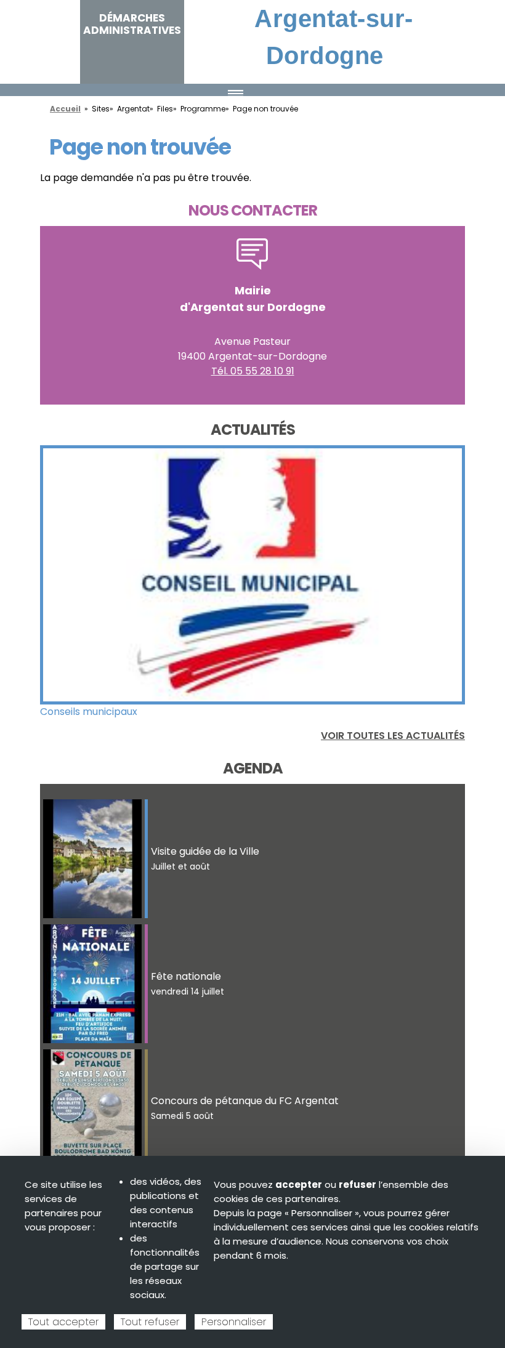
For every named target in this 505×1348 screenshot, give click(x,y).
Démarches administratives (132, 24)
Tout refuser (150, 1322)
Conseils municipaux (88, 711)
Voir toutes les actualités (393, 735)
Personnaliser (233, 1322)
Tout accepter (63, 1322)
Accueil (65, 108)
